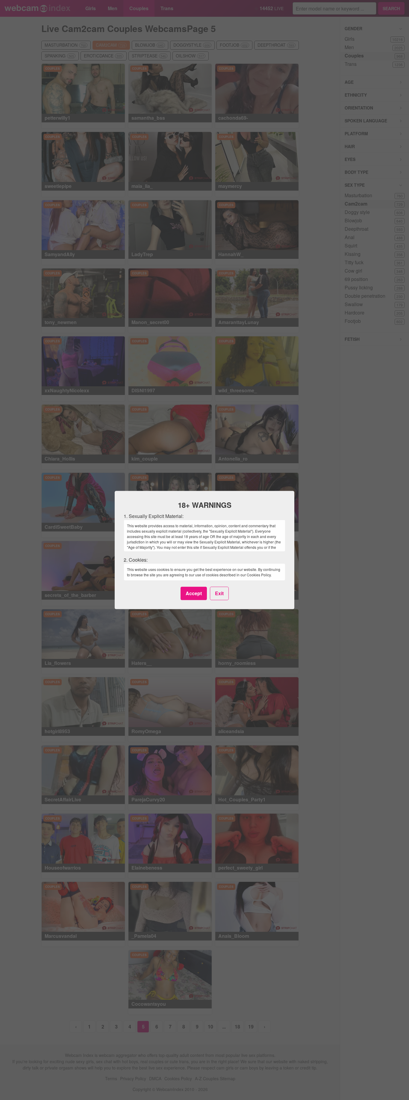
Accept (194, 593)
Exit (219, 593)
